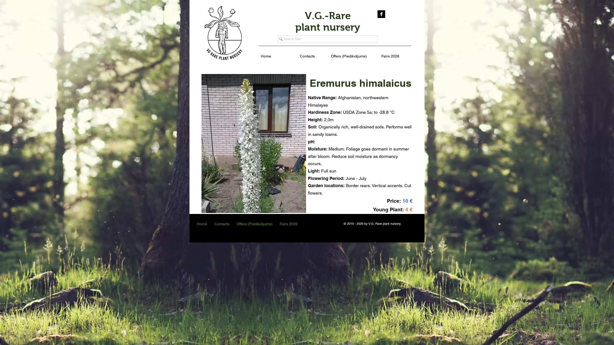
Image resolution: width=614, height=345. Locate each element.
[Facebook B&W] (381, 14)
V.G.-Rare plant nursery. (384, 223)
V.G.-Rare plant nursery (327, 21)
